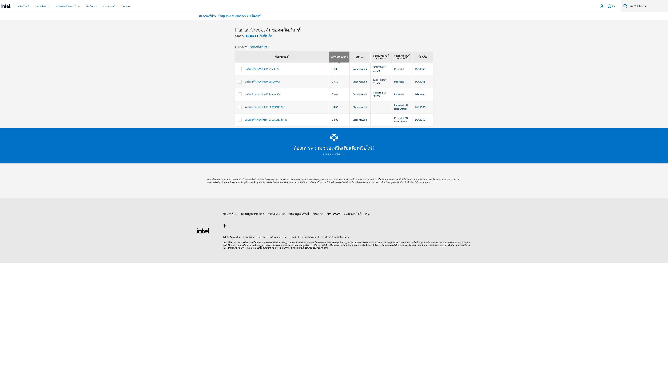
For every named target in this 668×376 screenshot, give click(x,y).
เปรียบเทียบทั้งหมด (259, 46)
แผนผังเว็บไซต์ (352, 214)
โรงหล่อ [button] (126, 6)
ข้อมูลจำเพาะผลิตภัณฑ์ (232, 16)
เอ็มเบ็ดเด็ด (265, 36)
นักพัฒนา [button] (91, 6)
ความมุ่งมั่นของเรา (252, 214)
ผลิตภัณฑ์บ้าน (207, 16)
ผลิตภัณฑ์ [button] (23, 6)
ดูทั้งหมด (251, 36)
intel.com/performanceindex (244, 245)
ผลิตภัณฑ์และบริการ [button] (68, 6)
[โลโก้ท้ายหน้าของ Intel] (203, 230)
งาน (367, 214)
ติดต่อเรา (317, 214)
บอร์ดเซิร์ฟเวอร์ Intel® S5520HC (262, 68)
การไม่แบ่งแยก (277, 214)
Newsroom (333, 214)
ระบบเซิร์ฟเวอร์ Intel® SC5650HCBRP (265, 107)
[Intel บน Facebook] (225, 226)
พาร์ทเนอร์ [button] (109, 6)
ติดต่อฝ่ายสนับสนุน (334, 154)
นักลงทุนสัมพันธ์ (299, 214)
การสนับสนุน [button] (42, 6)
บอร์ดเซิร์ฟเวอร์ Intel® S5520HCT (262, 81)
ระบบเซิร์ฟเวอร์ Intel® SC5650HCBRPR (266, 119)
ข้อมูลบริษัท (230, 214)
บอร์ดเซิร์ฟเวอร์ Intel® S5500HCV (262, 94)
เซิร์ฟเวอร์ (255, 16)
